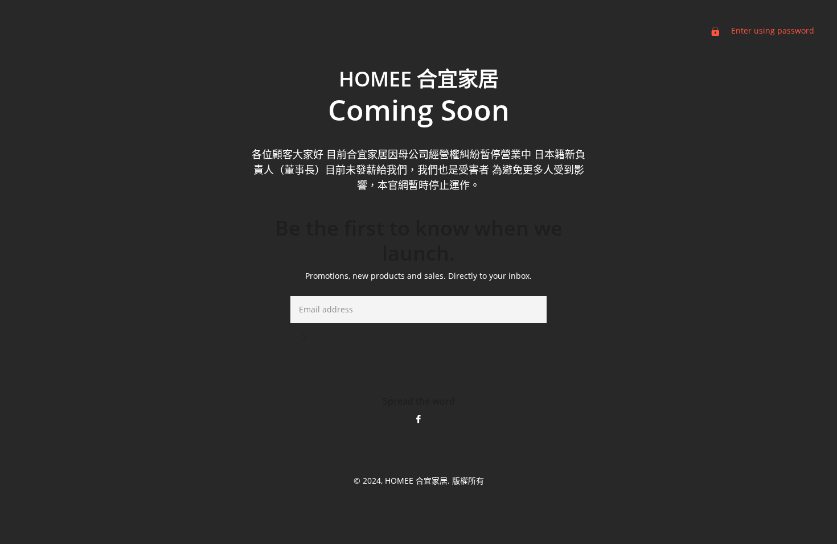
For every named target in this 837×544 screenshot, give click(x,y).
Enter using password (771, 30)
